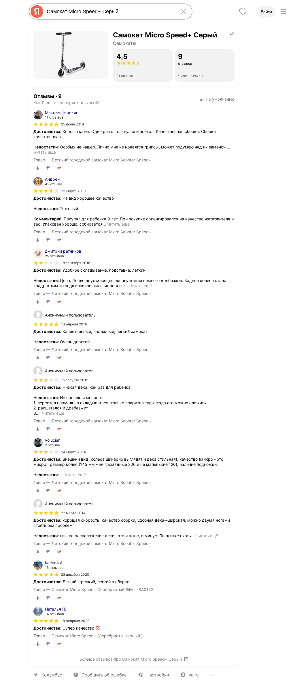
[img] (46, 124)
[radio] (37, 168)
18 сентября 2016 (75, 263)
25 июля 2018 (72, 124)
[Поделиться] (232, 33)
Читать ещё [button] (44, 152)
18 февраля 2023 (75, 621)
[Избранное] (243, 11)
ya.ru (194, 675)
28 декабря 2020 (75, 574)
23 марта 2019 (73, 191)
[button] (217, 99)
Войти (266, 11)
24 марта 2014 (73, 452)
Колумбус (51, 675)
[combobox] (109, 11)
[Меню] (283, 11)
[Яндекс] (37, 11)
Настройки (157, 675)
